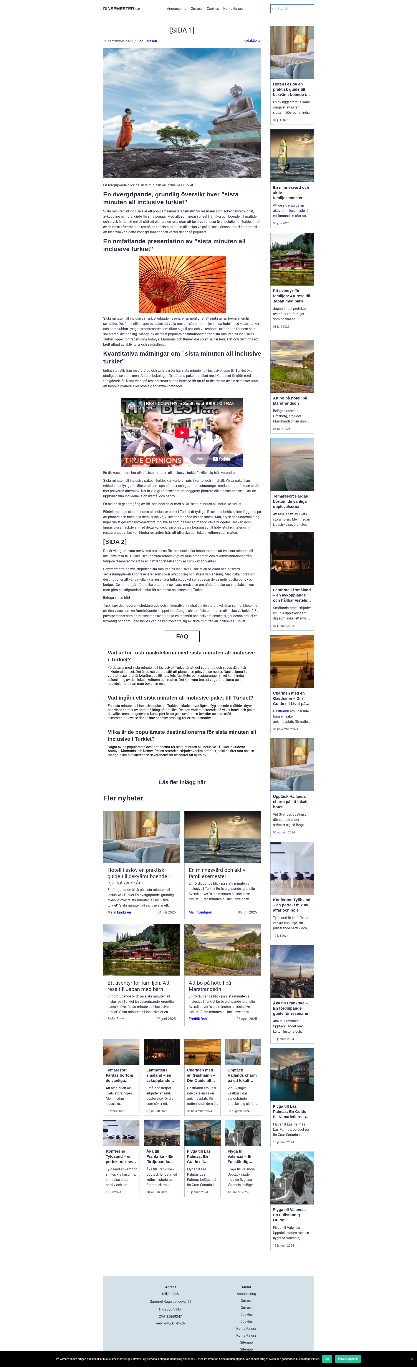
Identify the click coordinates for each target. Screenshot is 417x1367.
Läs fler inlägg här (182, 782)
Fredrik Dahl (198, 1019)
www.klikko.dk (174, 1323)
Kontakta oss (233, 9)
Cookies (213, 9)
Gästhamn (281, 711)
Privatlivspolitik (348, 1358)
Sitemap (246, 1342)
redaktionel (252, 40)
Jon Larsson (147, 41)
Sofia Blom (116, 1019)
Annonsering (176, 9)
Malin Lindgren (119, 912)
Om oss (196, 9)
